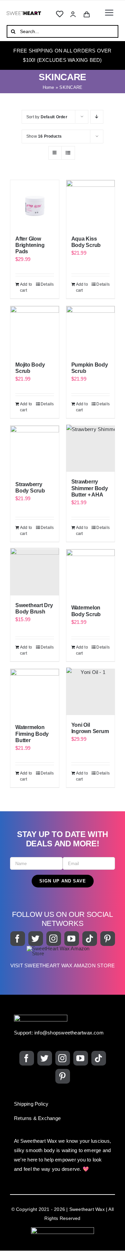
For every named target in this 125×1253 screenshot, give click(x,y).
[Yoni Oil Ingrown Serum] (90, 692)
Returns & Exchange (37, 1118)
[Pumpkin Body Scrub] (90, 330)
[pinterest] (107, 938)
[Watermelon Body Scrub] (90, 573)
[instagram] (53, 938)
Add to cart (26, 287)
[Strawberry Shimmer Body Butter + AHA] (90, 449)
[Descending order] (96, 117)
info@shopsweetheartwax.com (69, 1032)
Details (47, 284)
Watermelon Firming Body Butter (32, 733)
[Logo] (24, 14)
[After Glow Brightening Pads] (34, 204)
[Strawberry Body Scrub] (34, 450)
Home (48, 87)
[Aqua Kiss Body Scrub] (90, 204)
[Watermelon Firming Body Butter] (34, 693)
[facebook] (17, 938)
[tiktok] (89, 938)
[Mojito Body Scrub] (34, 330)
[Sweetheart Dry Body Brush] (34, 572)
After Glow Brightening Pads (29, 245)
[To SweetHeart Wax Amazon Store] (62, 960)
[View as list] (68, 152)
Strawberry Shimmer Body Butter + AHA (89, 488)
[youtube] (71, 938)
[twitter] (35, 938)
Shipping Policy (31, 1104)
